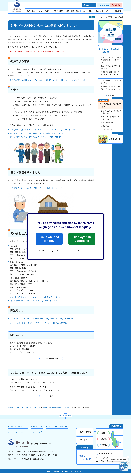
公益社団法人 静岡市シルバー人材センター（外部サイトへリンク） (36, 297)
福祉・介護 (37, 407)
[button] (89, 5)
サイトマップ (37, 432)
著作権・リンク (38, 426)
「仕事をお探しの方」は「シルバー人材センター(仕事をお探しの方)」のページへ (41, 319)
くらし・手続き (106, 129)
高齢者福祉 (45, 407)
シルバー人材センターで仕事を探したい (111, 112)
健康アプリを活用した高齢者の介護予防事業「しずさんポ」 (111, 60)
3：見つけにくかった (54, 390)
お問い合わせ (105, 126)
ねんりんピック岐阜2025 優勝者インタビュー (110, 67)
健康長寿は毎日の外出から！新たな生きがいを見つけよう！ (111, 74)
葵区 (103, 433)
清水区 (104, 445)
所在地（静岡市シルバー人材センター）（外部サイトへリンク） (35, 301)
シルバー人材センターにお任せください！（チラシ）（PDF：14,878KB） (39, 323)
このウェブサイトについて (19, 426)
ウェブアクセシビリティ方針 (58, 426)
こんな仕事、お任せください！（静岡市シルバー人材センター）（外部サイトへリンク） (44, 130)
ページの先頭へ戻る (65, 415)
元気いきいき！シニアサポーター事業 (111, 82)
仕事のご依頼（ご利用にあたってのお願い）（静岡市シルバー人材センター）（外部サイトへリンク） (49, 80)
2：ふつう (32, 382)
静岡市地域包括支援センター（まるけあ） (111, 118)
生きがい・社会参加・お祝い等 (111, 50)
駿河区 (104, 439)
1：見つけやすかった (20, 390)
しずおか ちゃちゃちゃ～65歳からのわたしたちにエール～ (111, 89)
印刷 (93, 17)
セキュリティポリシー (17, 432)
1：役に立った (17, 382)
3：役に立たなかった (48, 382)
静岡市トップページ (14, 407)
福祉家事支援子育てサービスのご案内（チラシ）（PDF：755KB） (36, 137)
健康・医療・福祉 (107, 122)
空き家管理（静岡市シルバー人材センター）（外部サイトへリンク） (37, 133)
